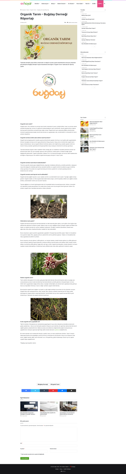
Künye (61, 469)
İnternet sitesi (53, 448)
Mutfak (37, 3)
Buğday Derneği (43, 384)
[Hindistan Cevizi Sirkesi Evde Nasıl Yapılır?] (84, 149)
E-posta (22, 448)
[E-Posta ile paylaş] (71, 390)
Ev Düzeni (71, 3)
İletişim (57, 469)
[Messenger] (62, 390)
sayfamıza (57, 330)
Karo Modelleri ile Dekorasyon (97, 141)
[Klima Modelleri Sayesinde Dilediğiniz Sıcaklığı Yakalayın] (29, 406)
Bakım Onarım (61, 3)
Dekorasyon (45, 3)
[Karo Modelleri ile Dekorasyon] (84, 143)
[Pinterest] (53, 390)
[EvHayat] (26, 3)
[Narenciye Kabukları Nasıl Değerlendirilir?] (84, 123)
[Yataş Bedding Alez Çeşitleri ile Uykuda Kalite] (49, 406)
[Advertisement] (48, 112)
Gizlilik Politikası (67, 469)
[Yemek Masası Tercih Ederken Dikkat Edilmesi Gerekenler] (68, 406)
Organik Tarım (55, 384)
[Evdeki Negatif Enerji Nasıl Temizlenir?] (84, 130)
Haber (100, 3)
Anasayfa (23, 9)
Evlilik (93, 3)
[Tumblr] (44, 390)
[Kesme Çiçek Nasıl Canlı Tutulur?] (84, 136)
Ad (21, 443)
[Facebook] (26, 390)
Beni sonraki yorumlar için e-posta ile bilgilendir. (33, 454)
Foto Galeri (80, 3)
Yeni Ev (87, 3)
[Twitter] (35, 390)
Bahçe (53, 3)
